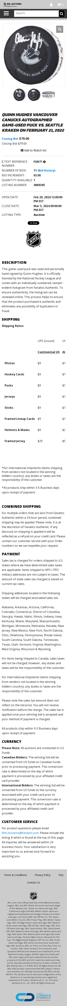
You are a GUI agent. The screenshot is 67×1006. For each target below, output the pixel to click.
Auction (39, 215)
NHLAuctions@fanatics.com (20, 833)
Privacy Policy (43, 875)
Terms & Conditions (15, 875)
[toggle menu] (6, 13)
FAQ (60, 875)
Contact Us (33, 882)
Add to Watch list (34, 150)
